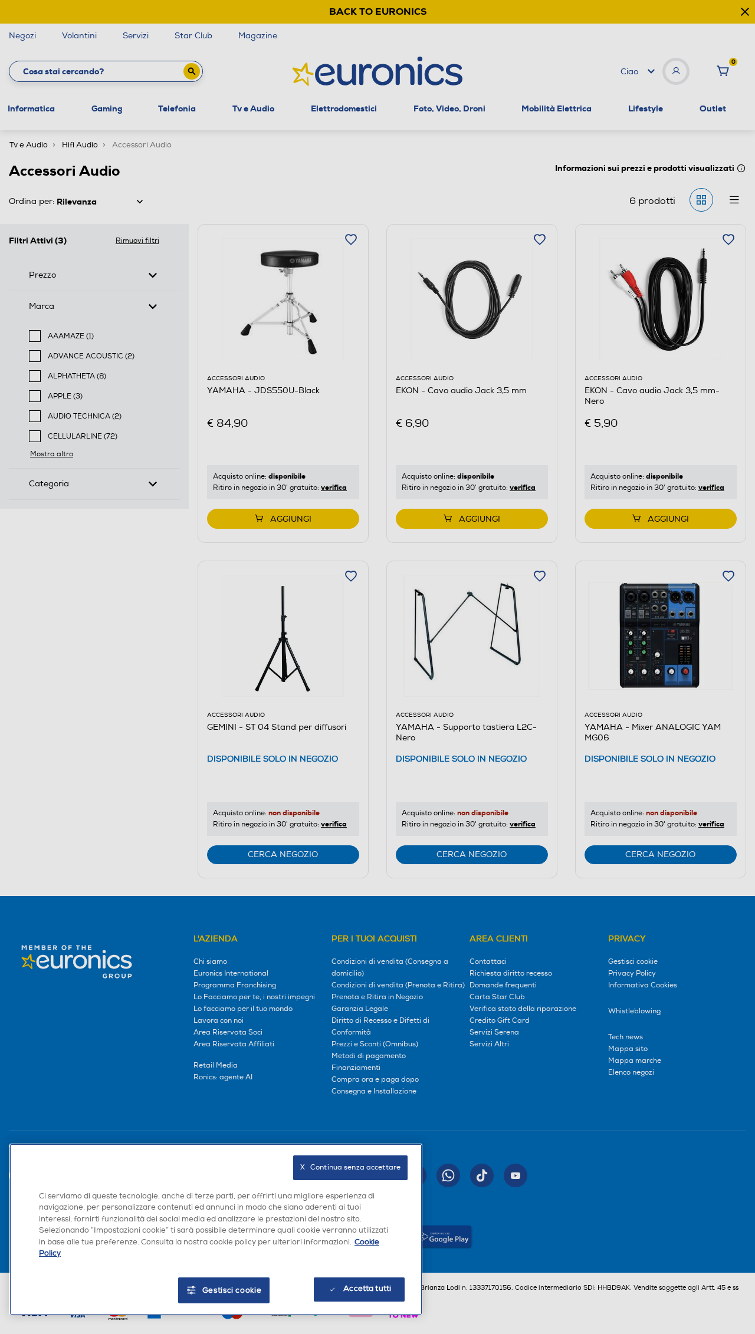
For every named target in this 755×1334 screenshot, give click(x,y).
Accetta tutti (367, 1288)
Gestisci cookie (232, 1290)
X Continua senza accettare (350, 1167)
